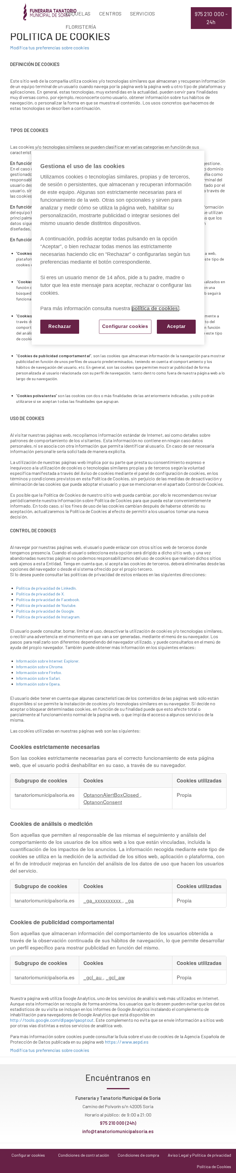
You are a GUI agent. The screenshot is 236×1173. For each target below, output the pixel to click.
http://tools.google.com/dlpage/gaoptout (52, 1020)
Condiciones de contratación (83, 1155)
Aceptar (176, 326)
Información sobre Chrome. (40, 666)
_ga (129, 900)
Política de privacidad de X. (40, 593)
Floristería (81, 27)
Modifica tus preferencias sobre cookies (49, 47)
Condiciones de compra (138, 1155)
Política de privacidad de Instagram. (48, 616)
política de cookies (155, 308)
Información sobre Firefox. (39, 672)
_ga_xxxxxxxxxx (102, 900)
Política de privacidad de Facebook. (48, 599)
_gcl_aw (115, 977)
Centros (110, 13)
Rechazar (59, 326)
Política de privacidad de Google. (45, 611)
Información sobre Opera (38, 683)
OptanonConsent (102, 801)
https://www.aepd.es (127, 1041)
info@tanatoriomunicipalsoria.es (118, 1131)
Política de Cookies (214, 1166)
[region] (118, 248)
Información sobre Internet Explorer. (48, 661)
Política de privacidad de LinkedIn (46, 588)
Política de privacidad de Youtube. (46, 605)
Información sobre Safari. (38, 678)
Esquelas (78, 13)
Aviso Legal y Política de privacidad (199, 1155)
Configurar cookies (125, 326)
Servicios (142, 13)
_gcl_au (93, 977)
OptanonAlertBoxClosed (111, 794)
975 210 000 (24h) (118, 1123)
